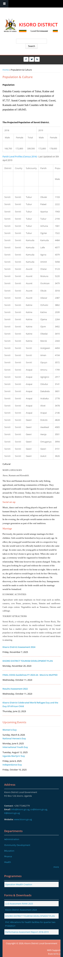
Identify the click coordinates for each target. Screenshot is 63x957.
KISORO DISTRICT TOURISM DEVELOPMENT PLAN (28, 660)
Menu (4, 4)
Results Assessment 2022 (15, 688)
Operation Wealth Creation (18, 884)
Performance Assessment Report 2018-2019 (27, 931)
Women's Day (10, 729)
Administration (11, 839)
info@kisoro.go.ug (20, 809)
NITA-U (56, 953)
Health (7, 862)
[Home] (30, 25)
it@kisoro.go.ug (12, 813)
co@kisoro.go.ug (38, 809)
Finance (8, 856)
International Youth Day (15, 747)
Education (9, 850)
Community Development (17, 845)
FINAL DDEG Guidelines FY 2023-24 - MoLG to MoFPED (30, 674)
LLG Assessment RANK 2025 (19, 903)
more (56, 866)
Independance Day (12, 764)
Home (6, 69)
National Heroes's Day (14, 738)
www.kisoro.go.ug (23, 819)
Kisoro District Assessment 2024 (19, 647)
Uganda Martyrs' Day (14, 755)
